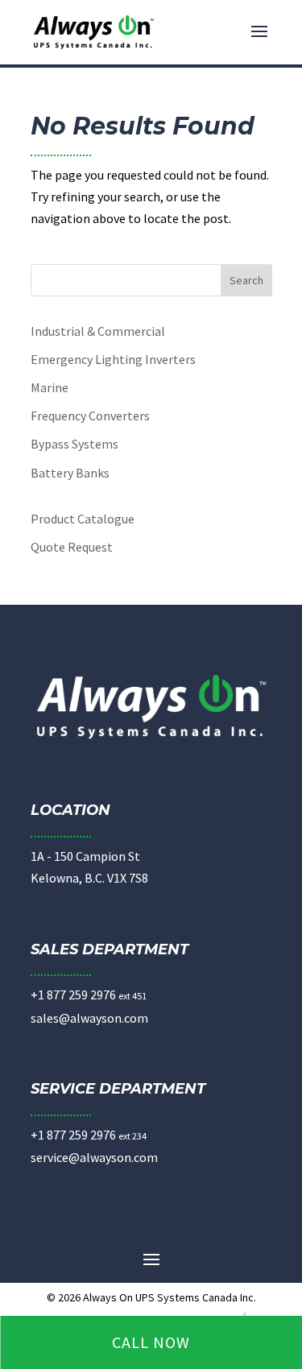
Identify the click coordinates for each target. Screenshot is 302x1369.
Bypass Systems (74, 444)
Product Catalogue (82, 519)
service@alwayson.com (94, 1157)
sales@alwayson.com (89, 1018)
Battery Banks (70, 473)
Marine (49, 387)
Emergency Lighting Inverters (113, 359)
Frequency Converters (90, 415)
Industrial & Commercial (98, 331)
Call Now (151, 1342)
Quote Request (72, 547)
